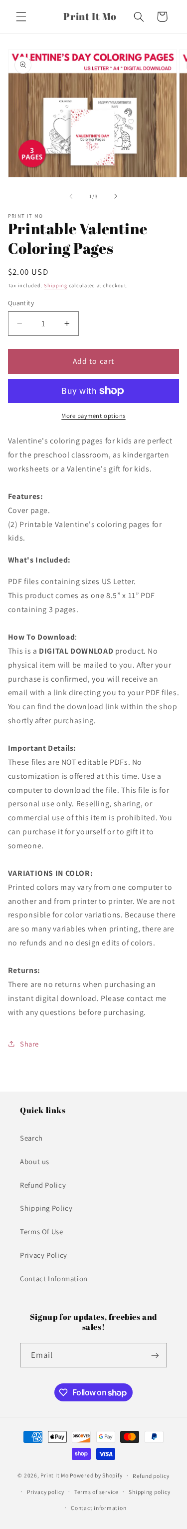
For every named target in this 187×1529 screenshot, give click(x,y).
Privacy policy (45, 1491)
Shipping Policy (46, 1208)
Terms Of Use (41, 1231)
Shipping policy (149, 1491)
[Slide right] (116, 196)
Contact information (98, 1507)
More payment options (93, 415)
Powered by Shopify (96, 1475)
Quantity (21, 302)
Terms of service (96, 1491)
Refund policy (151, 1475)
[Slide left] (71, 196)
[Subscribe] (155, 1355)
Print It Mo (54, 1475)
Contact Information (54, 1278)
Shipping (55, 285)
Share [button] (29, 1044)
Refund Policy (43, 1185)
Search (31, 1138)
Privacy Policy (43, 1255)
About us (34, 1161)
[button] (20, 16)
